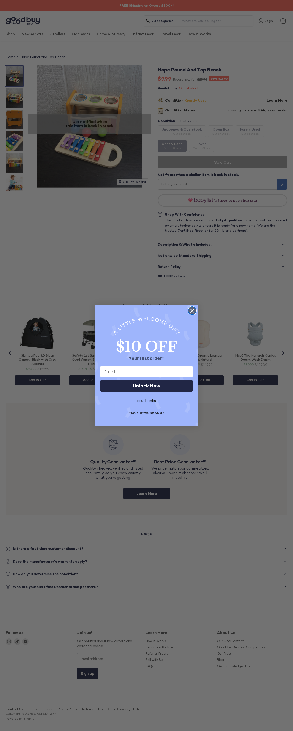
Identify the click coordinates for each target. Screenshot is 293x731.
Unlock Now (146, 386)
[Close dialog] (192, 311)
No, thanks (146, 400)
